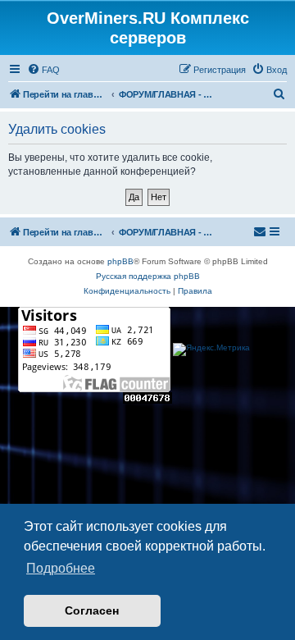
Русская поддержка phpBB (148, 276)
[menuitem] (43, 70)
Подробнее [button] (60, 568)
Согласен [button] (92, 610)
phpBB (120, 261)
